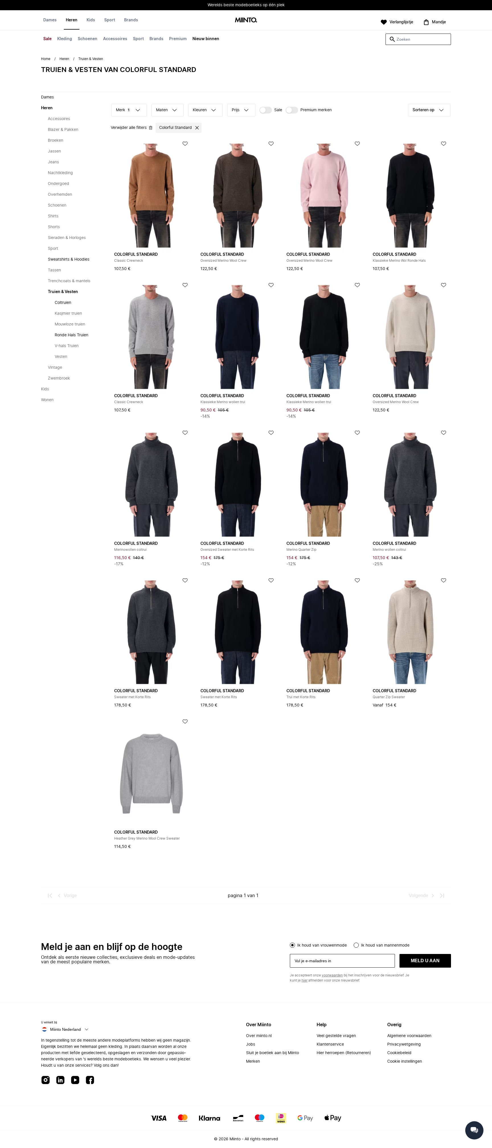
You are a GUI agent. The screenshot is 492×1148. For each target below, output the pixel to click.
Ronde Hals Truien (71, 335)
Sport (138, 39)
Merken (253, 1062)
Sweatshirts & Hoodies (68, 259)
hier (305, 980)
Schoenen (87, 39)
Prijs (235, 110)
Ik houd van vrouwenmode (322, 945)
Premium (178, 39)
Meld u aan (425, 960)
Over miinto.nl (259, 1036)
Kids (91, 20)
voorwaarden (332, 975)
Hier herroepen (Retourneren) (344, 1053)
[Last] (441, 895)
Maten (162, 110)
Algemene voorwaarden (409, 1036)
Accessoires (115, 39)
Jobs (250, 1044)
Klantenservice (330, 1044)
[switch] (270, 110)
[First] (50, 895)
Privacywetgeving (404, 1044)
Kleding (64, 39)
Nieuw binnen (205, 39)
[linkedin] (60, 1080)
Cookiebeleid (399, 1053)
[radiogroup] (370, 944)
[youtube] (75, 1080)
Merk (123, 110)
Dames (50, 20)
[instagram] (45, 1080)
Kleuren (200, 110)
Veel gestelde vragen (336, 1036)
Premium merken (316, 110)
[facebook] (90, 1080)
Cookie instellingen (404, 1062)
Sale (47, 39)
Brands (156, 39)
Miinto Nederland (65, 1029)
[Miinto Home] (246, 20)
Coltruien (63, 303)
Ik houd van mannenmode (385, 945)
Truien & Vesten (63, 292)
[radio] (292, 945)
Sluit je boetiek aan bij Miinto (272, 1053)
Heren (71, 20)
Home (45, 59)
